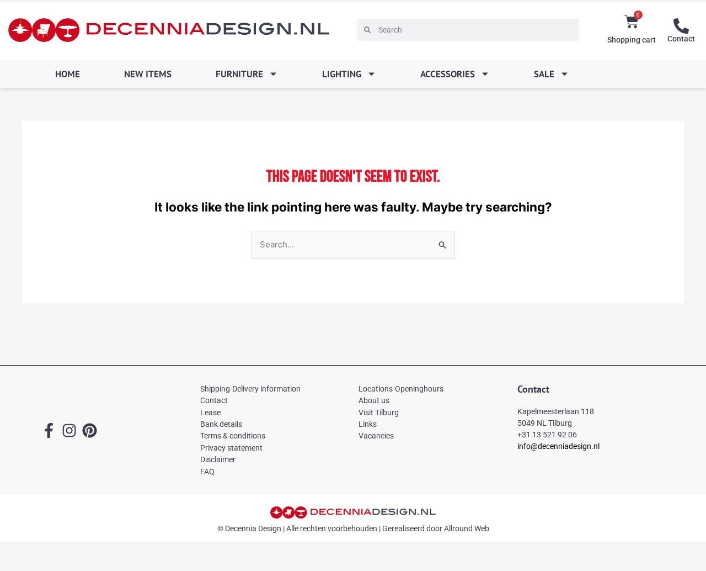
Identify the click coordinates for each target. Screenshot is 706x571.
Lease (210, 412)
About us (374, 400)
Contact (681, 38)
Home (67, 74)
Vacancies (376, 435)
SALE (544, 74)
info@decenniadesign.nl (558, 446)
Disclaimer (218, 459)
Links (368, 424)
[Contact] (681, 26)
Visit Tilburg (379, 412)
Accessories (447, 74)
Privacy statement (231, 447)
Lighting (341, 74)
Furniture (239, 74)
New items (148, 74)
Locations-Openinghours (401, 388)
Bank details (221, 424)
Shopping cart (631, 39)
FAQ (207, 471)
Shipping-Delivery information (250, 388)
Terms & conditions (232, 435)
